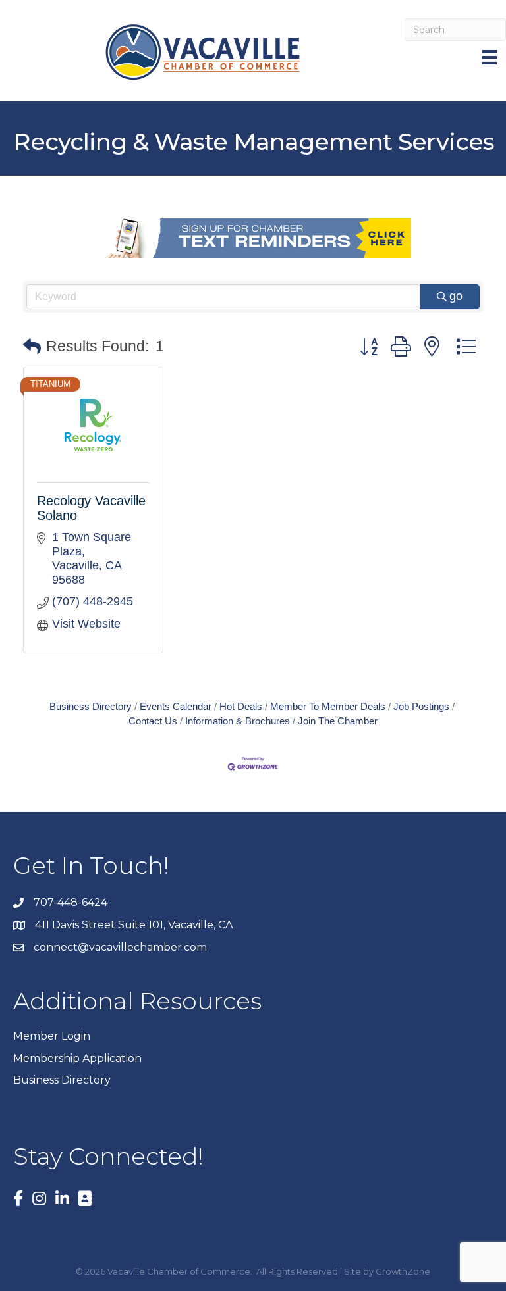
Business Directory (90, 706)
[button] (32, 347)
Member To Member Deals (327, 706)
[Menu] (491, 57)
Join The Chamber (338, 720)
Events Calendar (175, 706)
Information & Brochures (237, 720)
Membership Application (77, 1058)
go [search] (456, 296)
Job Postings (421, 706)
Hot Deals (240, 706)
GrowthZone (403, 1271)
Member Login (51, 1036)
